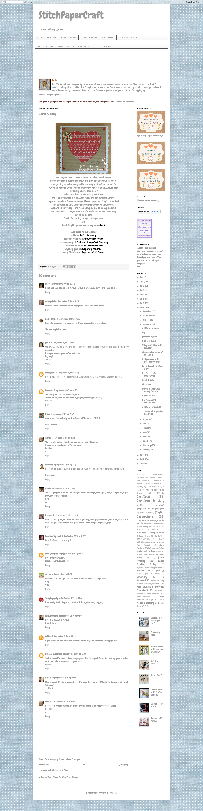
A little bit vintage (150, 328)
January (147, 449)
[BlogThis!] (66, 266)
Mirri (162, 548)
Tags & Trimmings (145, 584)
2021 (142, 277)
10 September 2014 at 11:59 (60, 574)
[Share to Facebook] (71, 266)
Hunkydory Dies (156, 532)
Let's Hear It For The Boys (152, 539)
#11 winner (140, 477)
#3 (159, 477)
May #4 (155, 548)
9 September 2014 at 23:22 (63, 488)
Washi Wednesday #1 (154, 593)
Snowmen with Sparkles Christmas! (152, 412)
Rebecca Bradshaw (53, 653)
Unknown (49, 390)
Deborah (49, 464)
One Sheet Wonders (104, 46)
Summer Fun (155, 580)
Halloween (155, 530)
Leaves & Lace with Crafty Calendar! (151, 390)
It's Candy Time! (155, 633)
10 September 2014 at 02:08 (65, 515)
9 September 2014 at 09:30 (63, 283)
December (147, 311)
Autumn (139, 493)
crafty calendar (145, 513)
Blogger (113, 792)
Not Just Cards (145, 551)
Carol (47, 283)
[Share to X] (69, 266)
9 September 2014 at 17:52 (62, 414)
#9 (159, 487)
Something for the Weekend (150, 578)
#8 (145, 487)
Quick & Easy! (148, 380)
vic (46, 574)
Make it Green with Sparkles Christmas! (157, 649)
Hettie (48, 488)
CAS (149, 493)
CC (158, 492)
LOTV (138, 542)
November (147, 315)
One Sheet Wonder (147, 554)
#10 (144, 474)
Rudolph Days (143, 570)
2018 (142, 290)
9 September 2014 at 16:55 (65, 390)
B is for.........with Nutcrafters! (149, 401)
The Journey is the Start (55, 329)
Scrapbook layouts (89, 37)
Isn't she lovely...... (155, 662)
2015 (142, 303)
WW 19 (144, 606)
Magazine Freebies (149, 542)
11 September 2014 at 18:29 (64, 636)
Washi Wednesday (66, 46)
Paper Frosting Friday (150, 562)
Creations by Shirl (53, 536)
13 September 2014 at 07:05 (64, 677)
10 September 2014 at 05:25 (71, 553)
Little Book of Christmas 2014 (152, 367)
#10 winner (154, 474)
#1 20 (139, 474)
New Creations (51, 553)
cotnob (48, 437)
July (145, 423)
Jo (56, 80)
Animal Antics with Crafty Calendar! (157, 692)
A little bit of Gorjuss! (151, 407)
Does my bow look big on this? (156, 621)
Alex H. (48, 677)
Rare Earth (158, 568)
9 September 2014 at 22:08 (66, 464)
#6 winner (155, 483)
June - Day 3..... (157, 675)
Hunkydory (141, 532)
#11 (161, 474)
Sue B (47, 342)
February (147, 445)
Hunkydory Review (144, 536)
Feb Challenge (159, 523)
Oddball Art (160, 551)
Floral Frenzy (143, 526)
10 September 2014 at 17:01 (70, 598)
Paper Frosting (84, 46)
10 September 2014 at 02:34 (74, 536)
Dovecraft (147, 523)
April (145, 436)
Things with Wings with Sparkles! (152, 346)
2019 (142, 286)
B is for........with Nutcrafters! (149, 374)
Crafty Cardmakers (150, 514)
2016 (142, 298)
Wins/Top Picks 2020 (128, 37)
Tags (162, 580)
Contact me (51, 37)
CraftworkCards (158, 509)
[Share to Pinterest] (74, 266)
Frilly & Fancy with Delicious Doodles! (151, 360)
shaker (157, 574)
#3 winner (155, 480)
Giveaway (140, 530)
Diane (47, 414)
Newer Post (44, 764)
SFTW (158, 570)
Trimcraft (140, 593)
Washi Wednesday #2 (145, 596)
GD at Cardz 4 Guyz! (157, 705)
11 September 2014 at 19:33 (74, 653)
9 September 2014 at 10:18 (67, 301)
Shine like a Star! (149, 336)
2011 (142, 463)
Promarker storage (68, 37)
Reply (47, 292)
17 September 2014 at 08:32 (64, 701)
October (146, 319)
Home (39, 37)
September (147, 324)
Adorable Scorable (153, 490)
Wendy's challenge (146, 603)
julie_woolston (51, 615)
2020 (143, 281)
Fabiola (48, 636)
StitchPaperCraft (71, 15)
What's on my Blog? (45, 46)
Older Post (123, 764)
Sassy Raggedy (51, 598)
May (145, 432)
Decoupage (154, 520)
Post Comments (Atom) (59, 770)
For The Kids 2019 (156, 526)
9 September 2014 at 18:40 (64, 437)
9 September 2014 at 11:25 (68, 318)
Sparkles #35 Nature (156, 719)
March (146, 440)
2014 (142, 307)
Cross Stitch (141, 520)
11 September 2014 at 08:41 (70, 615)
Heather (48, 515)
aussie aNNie (50, 318)
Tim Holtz (158, 590)
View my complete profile (50, 94)
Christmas (143, 496)
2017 (142, 294)
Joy (143, 332)
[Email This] (64, 266)
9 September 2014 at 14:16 (62, 342)
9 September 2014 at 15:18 (67, 372)
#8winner (152, 487)
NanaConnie (50, 372)
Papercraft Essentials (144, 568)
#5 (146, 483)
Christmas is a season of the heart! (152, 353)
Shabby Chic (142, 574)
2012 (142, 459)
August (146, 419)
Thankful (156, 584)
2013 (142, 455)
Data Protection (107, 37)
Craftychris (50, 301)
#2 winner (151, 477)
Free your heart (149, 340)
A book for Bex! (148, 395)
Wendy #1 (158, 600)
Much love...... (148, 384)
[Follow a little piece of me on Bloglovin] (149, 212)
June (145, 427)
